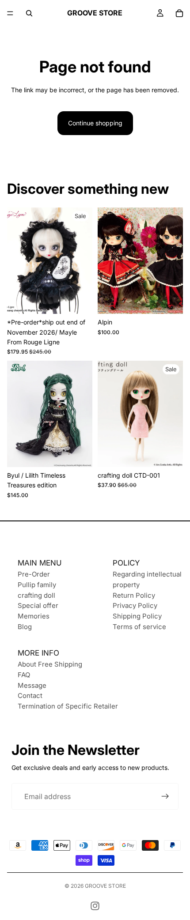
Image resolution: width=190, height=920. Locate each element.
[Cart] (179, 13)
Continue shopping (95, 123)
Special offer (38, 605)
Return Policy (134, 595)
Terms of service (139, 626)
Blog (25, 626)
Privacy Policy (135, 605)
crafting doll (36, 595)
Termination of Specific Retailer (68, 706)
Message (32, 685)
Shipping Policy (137, 616)
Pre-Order (34, 574)
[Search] (29, 13)
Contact (30, 695)
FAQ (24, 675)
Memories (33, 616)
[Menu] (10, 13)
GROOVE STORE (105, 885)
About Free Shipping (50, 664)
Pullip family (37, 585)
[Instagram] (95, 906)
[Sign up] (165, 796)
